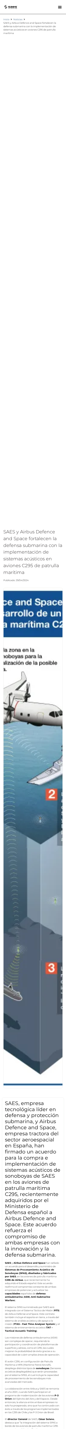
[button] (60, 7)
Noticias (17, 19)
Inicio (6, 19)
